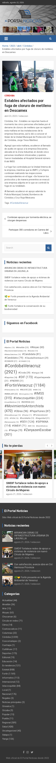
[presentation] (47, 446)
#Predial (27, 415)
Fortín (10, 476)
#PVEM (14, 418)
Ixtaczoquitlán (9, 686)
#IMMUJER (11, 394)
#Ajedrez (9, 348)
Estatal (5, 669)
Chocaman (7, 616)
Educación (7, 661)
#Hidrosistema (11, 390)
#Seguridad (43, 418)
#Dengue (37, 373)
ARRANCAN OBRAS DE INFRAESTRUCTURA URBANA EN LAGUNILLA (31, 535)
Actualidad (7, 600)
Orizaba (6, 710)
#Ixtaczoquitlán (28, 398)
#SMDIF (19, 425)
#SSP (31, 426)
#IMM (37, 390)
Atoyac (5, 612)
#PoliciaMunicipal (12, 415)
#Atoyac (37, 347)
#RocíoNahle (27, 418)
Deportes (6, 653)
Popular (6, 714)
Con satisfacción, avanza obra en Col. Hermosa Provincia (33, 566)
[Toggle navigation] (6, 38)
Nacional (6, 694)
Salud (5, 726)
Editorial (6, 657)
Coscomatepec (9, 641)
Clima (5, 624)
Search (49, 247)
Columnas (7, 633)
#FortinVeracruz (24, 385)
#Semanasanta (11, 422)
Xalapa (5, 734)
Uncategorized (9, 730)
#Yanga (15, 430)
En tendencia (8, 665)
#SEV (27, 421)
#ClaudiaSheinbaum (36, 358)
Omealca (6, 706)
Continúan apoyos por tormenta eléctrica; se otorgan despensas (29, 219)
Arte (4, 608)
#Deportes (10, 377)
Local (5, 690)
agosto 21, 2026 (13, 490)
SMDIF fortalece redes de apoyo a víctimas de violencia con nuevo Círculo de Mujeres (32, 551)
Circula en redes (10, 620)
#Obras (21, 411)
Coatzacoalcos (9, 629)
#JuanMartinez (12, 402)
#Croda (24, 372)
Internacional (8, 681)
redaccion (23, 116)
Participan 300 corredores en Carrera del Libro (29, 231)
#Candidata (31, 354)
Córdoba (9, 95)
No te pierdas (13, 446)
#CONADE (24, 361)
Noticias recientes (16, 525)
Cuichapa (6, 645)
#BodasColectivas (12, 354)
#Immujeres (26, 394)
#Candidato (13, 357)
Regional (6, 722)
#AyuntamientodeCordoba (15, 351)
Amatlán (6, 604)
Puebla (5, 718)
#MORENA (27, 402)
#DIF (26, 377)
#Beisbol (33, 351)
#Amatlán (22, 347)
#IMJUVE (26, 390)
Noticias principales (11, 702)
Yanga (5, 739)
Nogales (6, 698)
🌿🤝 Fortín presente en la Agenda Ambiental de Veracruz (32, 579)
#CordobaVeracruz (19, 203)
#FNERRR (16, 381)
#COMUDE (10, 361)
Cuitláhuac (7, 649)
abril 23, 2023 (10, 116)
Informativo (8, 677)
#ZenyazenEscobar (27, 432)
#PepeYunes (40, 411)
